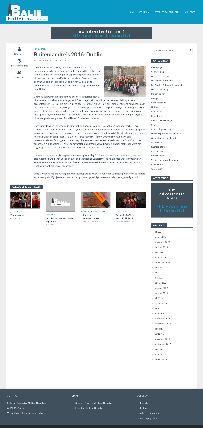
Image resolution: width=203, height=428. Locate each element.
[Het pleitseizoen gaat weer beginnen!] (60, 201)
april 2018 (159, 313)
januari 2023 (160, 282)
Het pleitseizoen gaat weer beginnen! (59, 220)
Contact (190, 12)
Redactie (144, 403)
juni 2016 (159, 349)
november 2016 (162, 339)
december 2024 (162, 242)
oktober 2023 (161, 267)
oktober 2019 (161, 293)
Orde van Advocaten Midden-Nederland (94, 403)
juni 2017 (159, 328)
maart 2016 (160, 354)
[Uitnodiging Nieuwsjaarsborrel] (95, 199)
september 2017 (163, 323)
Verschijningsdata (148, 418)
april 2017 (159, 333)
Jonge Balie (19, 53)
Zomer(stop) (17, 215)
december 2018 (162, 303)
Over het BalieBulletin (167, 12)
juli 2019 (159, 298)
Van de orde (101, 211)
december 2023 (162, 262)
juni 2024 (159, 252)
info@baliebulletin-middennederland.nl (28, 413)
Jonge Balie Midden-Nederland (89, 408)
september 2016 (163, 344)
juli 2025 (159, 231)
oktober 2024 (161, 247)
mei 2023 (159, 277)
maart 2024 (160, 257)
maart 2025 (160, 236)
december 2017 (162, 318)
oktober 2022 (161, 287)
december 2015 (162, 359)
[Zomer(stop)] (25, 199)
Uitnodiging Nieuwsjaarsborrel (90, 216)
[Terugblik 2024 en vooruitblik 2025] (131, 199)
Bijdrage (144, 408)
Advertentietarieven (149, 413)
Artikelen (144, 12)
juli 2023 (159, 272)
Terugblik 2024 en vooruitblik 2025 (125, 216)
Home (132, 12)
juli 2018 (159, 308)
